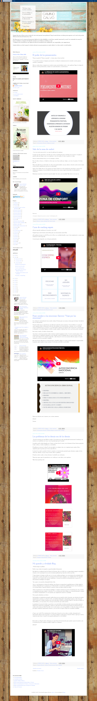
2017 (15, 282)
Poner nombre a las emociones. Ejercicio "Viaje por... (20, 270)
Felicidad (48, 430)
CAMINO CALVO (18, 85)
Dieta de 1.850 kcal (17, 213)
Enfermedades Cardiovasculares (19, 225)
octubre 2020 (18, 262)
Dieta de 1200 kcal (17, 214)
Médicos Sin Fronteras (18, 687)
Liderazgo (45, 221)
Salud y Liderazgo (61, 430)
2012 (15, 291)
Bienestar (44, 143)
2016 (15, 284)
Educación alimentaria (18, 221)
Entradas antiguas (80, 668)
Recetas (15, 239)
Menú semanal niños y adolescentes (23, 317)
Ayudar (42, 557)
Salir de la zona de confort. (43, 149)
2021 (15, 255)
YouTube (15, 92)
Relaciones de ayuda (49, 309)
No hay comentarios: (53, 141)
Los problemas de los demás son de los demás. (51, 437)
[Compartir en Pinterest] (64, 141)
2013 (15, 290)
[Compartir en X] (61, 141)
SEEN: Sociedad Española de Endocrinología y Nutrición (24, 682)
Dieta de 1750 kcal (17, 216)
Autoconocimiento (40, 143)
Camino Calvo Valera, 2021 (19, 54)
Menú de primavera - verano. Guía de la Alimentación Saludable (23, 336)
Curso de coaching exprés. (43, 227)
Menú (15, 228)
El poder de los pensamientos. (45, 55)
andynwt (53, 692)
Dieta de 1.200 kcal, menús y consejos (22, 185)
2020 (15, 257)
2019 (15, 278)
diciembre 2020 (18, 258)
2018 (15, 280)
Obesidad (15, 236)
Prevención (16, 238)
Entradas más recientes (37, 668)
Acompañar (39, 557)
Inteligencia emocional (50, 143)
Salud (48, 221)
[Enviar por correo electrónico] (59, 141)
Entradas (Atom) (40, 670)
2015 (15, 286)
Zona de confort (52, 221)
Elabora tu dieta (17, 224)
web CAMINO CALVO (18, 94)
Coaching (41, 221)
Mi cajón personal (17, 230)
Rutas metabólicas (22, 353)
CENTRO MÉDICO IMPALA (19, 680)
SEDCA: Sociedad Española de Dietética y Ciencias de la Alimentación (26, 683)
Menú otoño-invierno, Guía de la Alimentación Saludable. (23, 307)
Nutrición (15, 235)
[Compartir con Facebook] (62, 141)
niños (15, 244)
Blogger (64, 692)
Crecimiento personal (51, 665)
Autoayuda (39, 665)
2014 (15, 288)
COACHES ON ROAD (18, 679)
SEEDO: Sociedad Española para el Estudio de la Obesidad (24, 685)
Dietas (15, 219)
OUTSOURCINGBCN (18, 677)
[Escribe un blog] (60, 141)
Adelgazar (16, 202)
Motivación (16, 232)
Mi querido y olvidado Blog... (44, 564)
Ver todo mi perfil (16, 87)
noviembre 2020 (18, 260)
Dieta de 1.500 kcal (17, 210)
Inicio (59, 668)
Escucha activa (42, 309)
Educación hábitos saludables (19, 222)
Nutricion (15, 233)
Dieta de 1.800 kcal (17, 211)
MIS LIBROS (16, 95)
